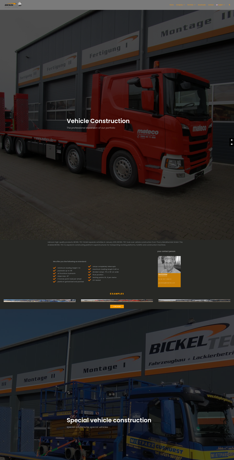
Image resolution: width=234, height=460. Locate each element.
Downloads (202, 5)
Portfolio (190, 5)
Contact (211, 5)
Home (172, 5)
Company (179, 5)
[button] (229, 5)
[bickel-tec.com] (13, 5)
